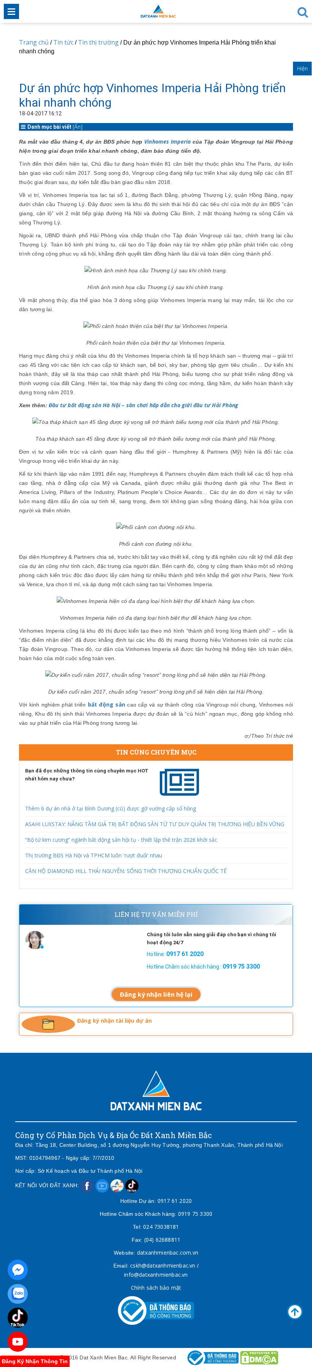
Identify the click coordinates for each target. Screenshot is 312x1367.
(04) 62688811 (162, 1239)
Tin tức (63, 42)
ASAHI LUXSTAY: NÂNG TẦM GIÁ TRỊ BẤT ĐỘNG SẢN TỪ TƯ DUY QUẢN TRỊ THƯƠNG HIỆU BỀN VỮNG (154, 824)
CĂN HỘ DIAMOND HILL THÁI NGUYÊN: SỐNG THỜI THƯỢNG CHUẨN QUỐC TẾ (126, 871)
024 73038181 (161, 1226)
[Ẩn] (78, 126)
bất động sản (106, 704)
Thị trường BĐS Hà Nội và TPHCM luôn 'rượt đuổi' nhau (93, 855)
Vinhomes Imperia (167, 141)
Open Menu (11, 11)
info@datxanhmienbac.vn (156, 1274)
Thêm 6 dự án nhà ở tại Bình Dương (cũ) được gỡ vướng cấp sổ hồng (110, 808)
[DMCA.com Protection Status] (259, 1357)
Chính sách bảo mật (156, 1287)
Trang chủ (34, 42)
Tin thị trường (98, 42)
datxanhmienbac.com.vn (167, 1252)
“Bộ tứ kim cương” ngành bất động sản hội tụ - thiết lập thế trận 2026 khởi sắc (121, 839)
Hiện (302, 68)
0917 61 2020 (175, 1200)
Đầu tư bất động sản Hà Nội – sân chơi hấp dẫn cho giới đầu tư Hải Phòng (143, 405)
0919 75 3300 (195, 1213)
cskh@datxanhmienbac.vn (162, 1265)
